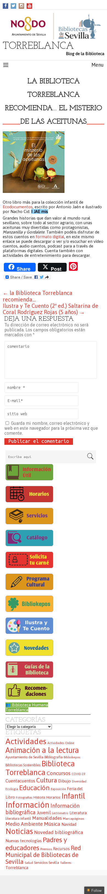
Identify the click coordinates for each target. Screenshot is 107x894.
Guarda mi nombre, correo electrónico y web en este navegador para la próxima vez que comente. (51, 428)
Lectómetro (60, 813)
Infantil (73, 795)
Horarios (53, 797)
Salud (29, 862)
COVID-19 (78, 774)
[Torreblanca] (53, 26)
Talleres (65, 862)
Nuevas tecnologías (23, 840)
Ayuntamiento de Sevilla (24, 757)
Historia (39, 797)
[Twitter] (13, 5)
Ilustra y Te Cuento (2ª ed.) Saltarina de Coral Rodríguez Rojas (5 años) (50, 309)
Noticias (19, 831)
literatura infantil (18, 819)
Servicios (40, 863)
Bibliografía (53, 757)
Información (27, 804)
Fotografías (24, 797)
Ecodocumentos (18, 206)
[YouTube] (29, 5)
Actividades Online (60, 743)
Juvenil (44, 812)
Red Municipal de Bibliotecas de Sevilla (43, 855)
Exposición (58, 789)
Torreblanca (16, 867)
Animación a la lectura (42, 750)
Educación (34, 787)
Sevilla (54, 863)
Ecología (11, 789)
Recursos (61, 848)
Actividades (25, 741)
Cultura (46, 780)
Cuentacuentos (20, 780)
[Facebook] (5, 5)
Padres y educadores (36, 844)
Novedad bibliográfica (58, 832)
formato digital (50, 236)
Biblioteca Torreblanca (40, 768)
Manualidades (47, 818)
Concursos (59, 773)
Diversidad (79, 781)
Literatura (78, 813)
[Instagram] (21, 5)
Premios (46, 849)
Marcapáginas (73, 818)
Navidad (68, 824)
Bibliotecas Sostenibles (22, 765)
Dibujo (64, 780)
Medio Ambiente (24, 824)
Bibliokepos (72, 757)
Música (52, 824)
